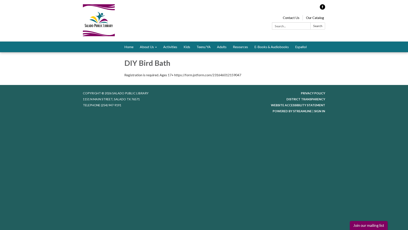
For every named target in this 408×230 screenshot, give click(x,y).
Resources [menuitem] (240, 47)
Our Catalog (315, 18)
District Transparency (305, 99)
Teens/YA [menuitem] (204, 47)
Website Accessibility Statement (298, 105)
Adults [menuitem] (222, 47)
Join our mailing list (368, 225)
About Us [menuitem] (147, 47)
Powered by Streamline (292, 111)
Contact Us (291, 18)
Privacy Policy (313, 93)
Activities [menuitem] (170, 47)
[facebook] (322, 8)
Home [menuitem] (128, 47)
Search (317, 26)
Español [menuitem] (301, 47)
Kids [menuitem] (187, 47)
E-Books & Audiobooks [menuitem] (271, 47)
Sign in (319, 111)
